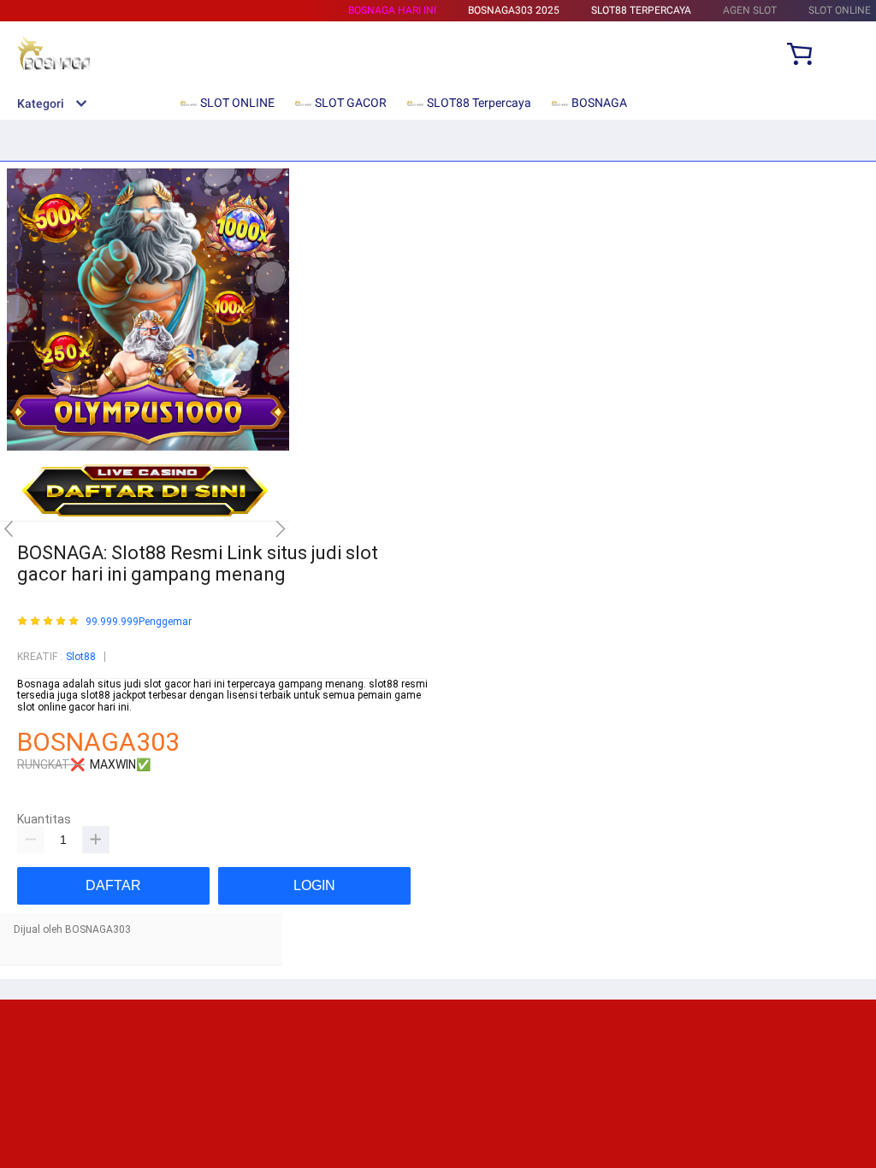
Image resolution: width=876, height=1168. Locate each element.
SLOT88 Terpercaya (641, 10)
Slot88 (81, 657)
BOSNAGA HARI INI (392, 10)
